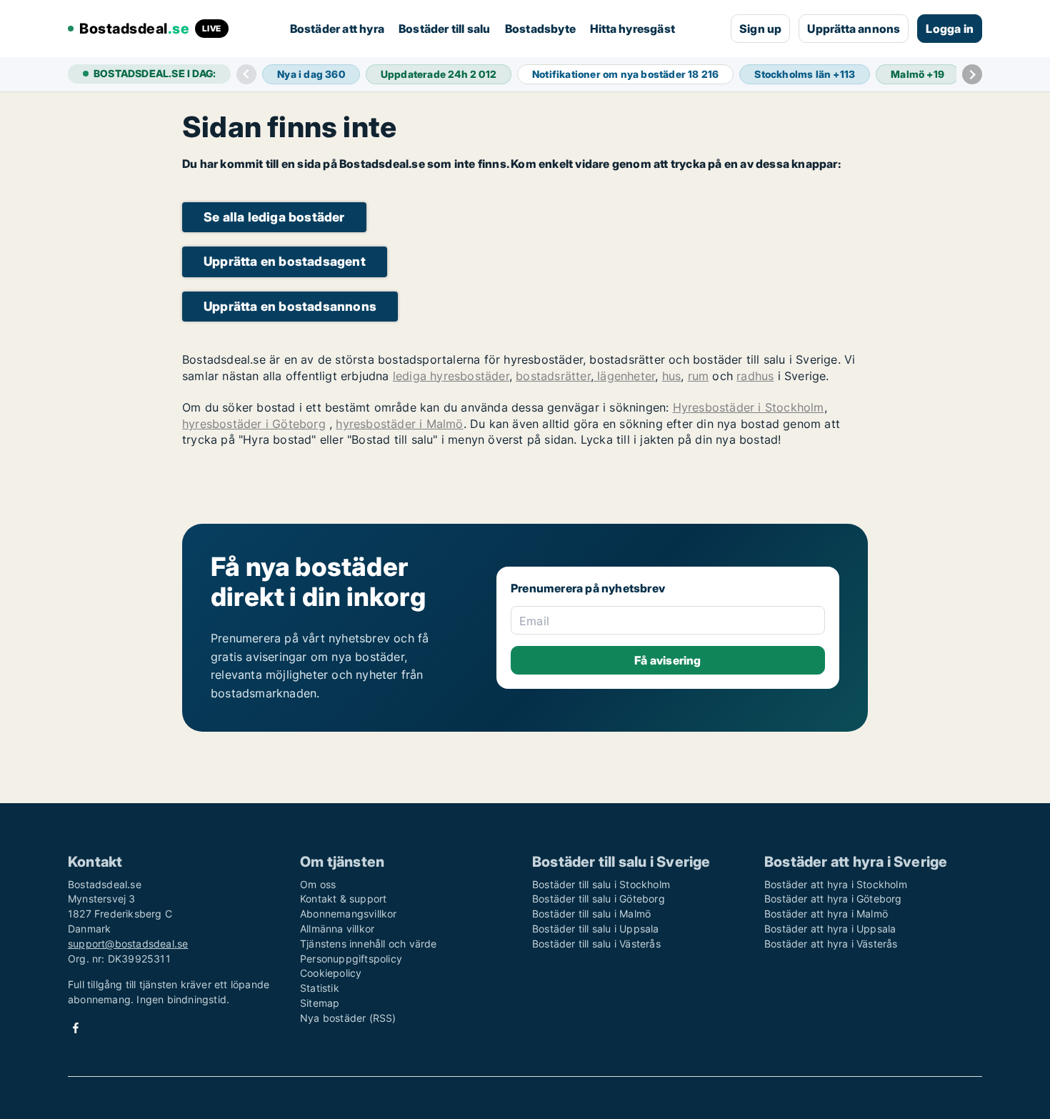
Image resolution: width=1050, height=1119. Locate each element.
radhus (755, 376)
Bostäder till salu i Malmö (591, 913)
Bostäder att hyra (337, 28)
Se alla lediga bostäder (274, 216)
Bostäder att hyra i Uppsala (830, 928)
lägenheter (624, 376)
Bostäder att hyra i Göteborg (833, 898)
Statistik (319, 988)
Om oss (318, 884)
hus (671, 376)
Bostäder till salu (445, 28)
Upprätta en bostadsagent (285, 261)
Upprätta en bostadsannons (290, 306)
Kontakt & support (343, 898)
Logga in (950, 28)
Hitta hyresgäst (632, 28)
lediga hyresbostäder (451, 376)
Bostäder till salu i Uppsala (595, 928)
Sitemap (319, 1003)
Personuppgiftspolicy (351, 959)
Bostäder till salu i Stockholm (601, 884)
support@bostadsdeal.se (128, 944)
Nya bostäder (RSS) (348, 1018)
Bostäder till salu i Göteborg (598, 898)
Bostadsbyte (540, 28)
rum (698, 376)
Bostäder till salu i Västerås (596, 944)
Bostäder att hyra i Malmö (826, 913)
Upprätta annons (853, 28)
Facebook (76, 1028)
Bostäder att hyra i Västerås (831, 944)
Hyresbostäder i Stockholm (748, 407)
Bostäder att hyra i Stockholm (835, 884)
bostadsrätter (553, 376)
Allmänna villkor (337, 928)
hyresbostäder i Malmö (399, 424)
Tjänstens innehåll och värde (368, 944)
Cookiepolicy (330, 973)
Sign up (760, 28)
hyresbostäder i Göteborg (254, 424)
